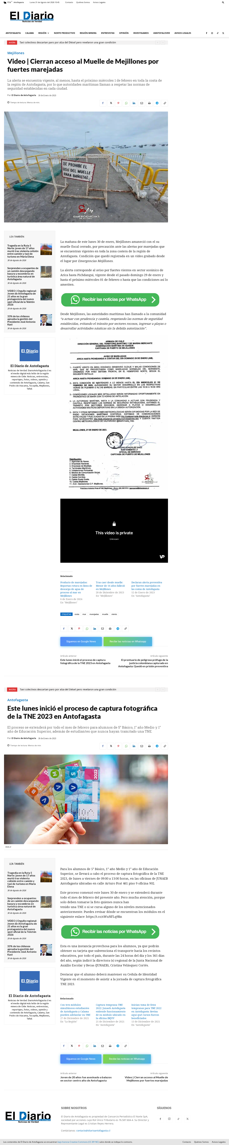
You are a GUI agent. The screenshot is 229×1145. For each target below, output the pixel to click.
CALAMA (29, 33)
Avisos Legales (99, 2)
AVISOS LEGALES (183, 33)
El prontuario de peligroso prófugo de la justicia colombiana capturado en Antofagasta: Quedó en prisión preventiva (143, 663)
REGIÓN (42, 33)
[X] (223, 33)
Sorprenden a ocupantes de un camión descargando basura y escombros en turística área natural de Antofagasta (22, 274)
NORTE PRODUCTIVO (64, 33)
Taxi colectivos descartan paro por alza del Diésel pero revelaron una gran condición (68, 42)
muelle (105, 614)
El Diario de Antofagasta (24, 95)
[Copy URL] (164, 103)
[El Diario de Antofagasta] (30, 351)
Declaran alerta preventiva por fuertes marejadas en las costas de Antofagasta (146, 585)
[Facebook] (206, 33)
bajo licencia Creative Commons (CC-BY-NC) (78, 1141)
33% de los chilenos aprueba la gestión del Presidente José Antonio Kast (21, 320)
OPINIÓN (124, 33)
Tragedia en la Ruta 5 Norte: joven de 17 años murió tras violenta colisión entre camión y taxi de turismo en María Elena (23, 251)
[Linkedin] (133, 103)
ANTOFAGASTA (13, 33)
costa (77, 614)
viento (114, 614)
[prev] (157, 42)
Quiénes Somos (83, 2)
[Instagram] (212, 33)
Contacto (69, 2)
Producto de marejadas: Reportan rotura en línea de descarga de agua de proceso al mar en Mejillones (76, 589)
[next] (163, 42)
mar (84, 614)
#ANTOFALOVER (161, 33)
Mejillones (15, 53)
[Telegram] (157, 103)
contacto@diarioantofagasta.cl (93, 1130)
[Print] (149, 103)
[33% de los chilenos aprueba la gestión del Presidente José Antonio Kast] (46, 320)
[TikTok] (217, 33)
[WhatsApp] (126, 103)
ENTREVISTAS (107, 33)
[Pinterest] (118, 103)
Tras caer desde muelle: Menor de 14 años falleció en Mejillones (110, 585)
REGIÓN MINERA (88, 33)
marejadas (94, 614)
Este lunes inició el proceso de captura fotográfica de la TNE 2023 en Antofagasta (85, 661)
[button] (223, 2)
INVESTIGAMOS (141, 33)
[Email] (141, 103)
